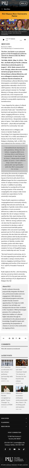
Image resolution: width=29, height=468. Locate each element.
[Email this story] (19, 338)
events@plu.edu (19, 442)
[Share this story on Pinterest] (16, 338)
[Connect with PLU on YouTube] (14, 449)
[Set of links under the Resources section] (26, 426)
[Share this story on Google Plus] (13, 338)
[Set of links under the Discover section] (26, 418)
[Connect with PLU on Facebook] (5, 449)
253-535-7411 (8, 442)
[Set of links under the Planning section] (26, 422)
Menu (22, 3)
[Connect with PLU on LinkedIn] (19, 449)
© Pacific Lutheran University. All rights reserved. (14, 464)
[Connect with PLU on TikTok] (23, 449)
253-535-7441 (19, 445)
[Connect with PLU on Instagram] (10, 449)
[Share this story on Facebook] (9, 338)
